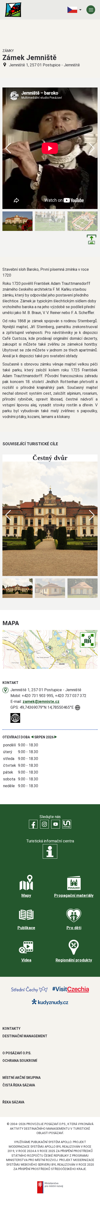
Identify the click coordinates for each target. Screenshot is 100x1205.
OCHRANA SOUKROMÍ (19, 1061)
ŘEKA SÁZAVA (13, 1102)
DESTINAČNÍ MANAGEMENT (24, 1036)
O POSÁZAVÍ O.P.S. (16, 1053)
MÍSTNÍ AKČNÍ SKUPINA (21, 1078)
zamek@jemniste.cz (41, 701)
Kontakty (11, 1028)
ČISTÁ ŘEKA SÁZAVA (18, 1085)
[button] (92, 148)
